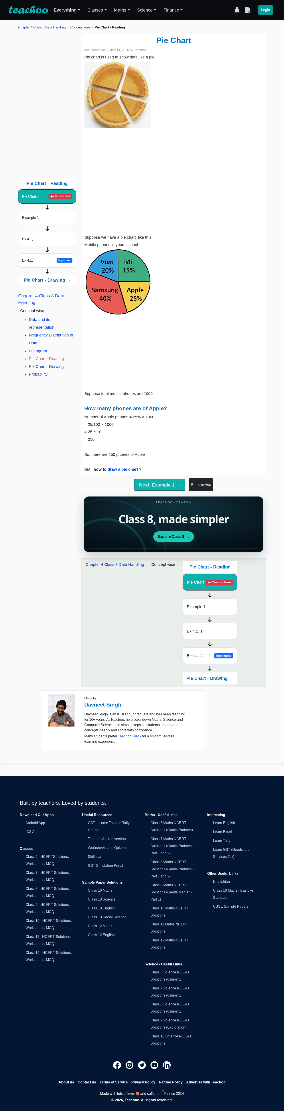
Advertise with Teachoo (206, 1082)
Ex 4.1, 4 (46, 260)
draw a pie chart (123, 469)
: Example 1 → (160, 484)
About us (66, 1082)
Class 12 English (101, 935)
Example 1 (30, 218)
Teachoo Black (129, 736)
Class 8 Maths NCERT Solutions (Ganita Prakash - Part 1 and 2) (172, 869)
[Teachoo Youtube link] (154, 1065)
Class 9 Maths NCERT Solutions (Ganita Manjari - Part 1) (171, 892)
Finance (171, 10)
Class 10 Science (102, 899)
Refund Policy (171, 1082)
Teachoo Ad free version (107, 839)
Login (265, 10)
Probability (38, 374)
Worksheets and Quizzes (107, 848)
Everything (65, 10)
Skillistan (95, 857)
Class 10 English (101, 908)
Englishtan (221, 881)
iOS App (32, 832)
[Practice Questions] (247, 10)
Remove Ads (201, 484)
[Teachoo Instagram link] (130, 1065)
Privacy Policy (143, 1082)
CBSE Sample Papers (230, 906)
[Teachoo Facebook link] (117, 1065)
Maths (120, 10)
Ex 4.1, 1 (29, 239)
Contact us (87, 1082)
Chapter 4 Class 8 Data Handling (42, 27)
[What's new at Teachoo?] (237, 10)
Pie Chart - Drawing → (47, 280)
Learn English (224, 823)
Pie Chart (46, 196)
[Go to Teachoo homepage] (28, 10)
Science (145, 10)
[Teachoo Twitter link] (142, 1065)
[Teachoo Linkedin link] (167, 1065)
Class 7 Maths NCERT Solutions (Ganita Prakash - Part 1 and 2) (172, 846)
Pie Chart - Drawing (46, 366)
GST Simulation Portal (105, 865)
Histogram (38, 351)
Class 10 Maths (100, 890)
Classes (95, 10)
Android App (35, 823)
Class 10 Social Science (107, 917)
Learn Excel (222, 832)
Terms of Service (114, 1082)
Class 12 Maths (100, 926)
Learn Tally (221, 841)
